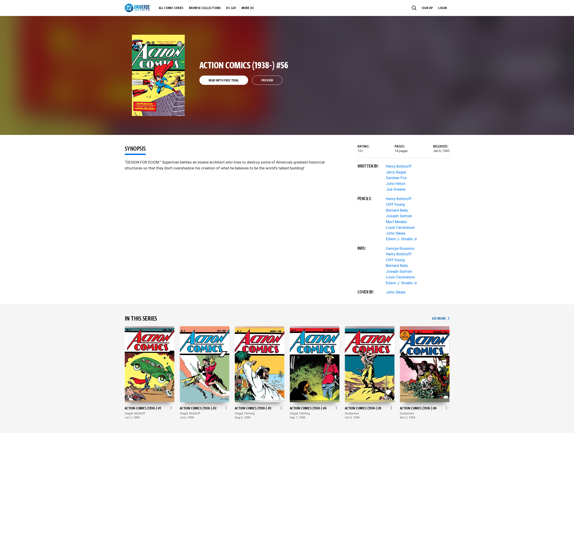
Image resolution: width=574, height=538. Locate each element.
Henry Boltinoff (399, 166)
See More (440, 318)
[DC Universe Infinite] (137, 7)
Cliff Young (395, 204)
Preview (267, 81)
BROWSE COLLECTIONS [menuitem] (205, 8)
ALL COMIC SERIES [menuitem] (171, 8)
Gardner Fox (396, 177)
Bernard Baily (397, 210)
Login (442, 8)
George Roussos (400, 248)
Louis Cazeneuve (400, 227)
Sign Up (427, 8)
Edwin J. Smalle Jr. (402, 239)
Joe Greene (396, 189)
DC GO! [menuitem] (231, 8)
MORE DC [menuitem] (248, 8)
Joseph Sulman (399, 216)
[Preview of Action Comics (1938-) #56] (158, 75)
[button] (414, 8)
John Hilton (395, 183)
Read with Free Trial (224, 81)
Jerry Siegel (396, 172)
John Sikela (395, 233)
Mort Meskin (396, 221)
